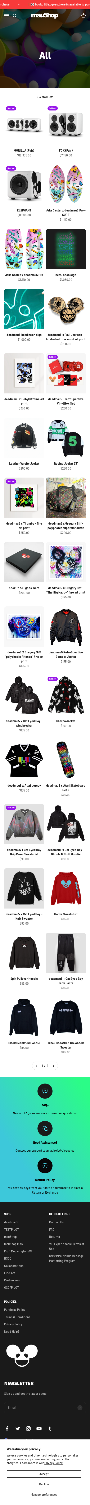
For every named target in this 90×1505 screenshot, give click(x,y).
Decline (44, 1484)
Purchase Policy (14, 1309)
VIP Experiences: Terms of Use (66, 1246)
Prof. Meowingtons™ (18, 1251)
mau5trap (10, 1236)
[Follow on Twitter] (18, 1428)
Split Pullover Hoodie (24, 978)
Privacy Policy (13, 1324)
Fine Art (9, 1273)
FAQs (27, 1113)
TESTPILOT (11, 1229)
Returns (54, 1236)
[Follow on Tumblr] (50, 1428)
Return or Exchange (45, 1192)
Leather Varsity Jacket (24, 463)
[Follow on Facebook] (7, 1428)
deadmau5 (11, 1222)
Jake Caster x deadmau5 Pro (24, 275)
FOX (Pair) (65, 150)
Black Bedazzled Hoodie (24, 1043)
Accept (44, 1474)
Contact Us (56, 1222)
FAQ (51, 1229)
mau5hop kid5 (13, 1244)
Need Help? (11, 1331)
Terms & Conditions (17, 1317)
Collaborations (13, 1266)
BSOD (8, 1258)
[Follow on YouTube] (39, 1428)
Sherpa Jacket (65, 721)
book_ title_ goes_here (24, 588)
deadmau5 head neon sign (24, 335)
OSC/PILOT (11, 1287)
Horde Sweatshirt (65, 914)
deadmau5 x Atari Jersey (24, 785)
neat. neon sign (65, 275)
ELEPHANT (24, 210)
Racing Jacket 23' (65, 463)
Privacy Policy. (53, 1463)
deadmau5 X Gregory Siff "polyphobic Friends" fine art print (24, 656)
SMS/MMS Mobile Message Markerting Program (66, 1258)
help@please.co (64, 1150)
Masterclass (12, 1280)
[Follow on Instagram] (28, 1428)
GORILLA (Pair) (24, 150)
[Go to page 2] (53, 1066)
